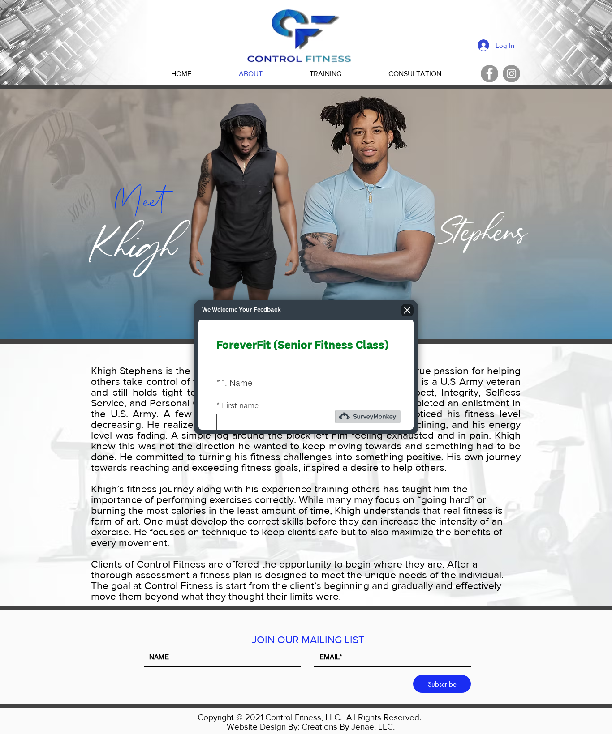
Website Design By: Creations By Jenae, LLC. (311, 726)
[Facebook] (489, 73)
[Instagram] (511, 73)
